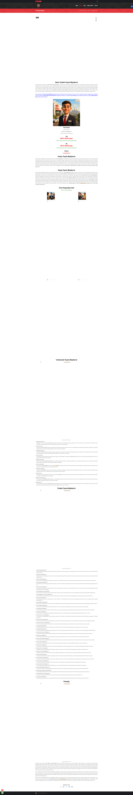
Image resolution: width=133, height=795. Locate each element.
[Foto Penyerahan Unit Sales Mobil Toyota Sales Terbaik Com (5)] (51, 318)
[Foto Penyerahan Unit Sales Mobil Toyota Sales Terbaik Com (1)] (51, 196)
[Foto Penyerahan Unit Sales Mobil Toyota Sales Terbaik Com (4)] (82, 240)
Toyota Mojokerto (82, 183)
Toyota (37, 17)
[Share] (132, 6)
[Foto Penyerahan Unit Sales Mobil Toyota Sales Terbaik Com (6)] (82, 318)
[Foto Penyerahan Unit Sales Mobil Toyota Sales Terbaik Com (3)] (51, 240)
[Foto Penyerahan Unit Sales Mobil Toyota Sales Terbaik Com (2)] (82, 196)
